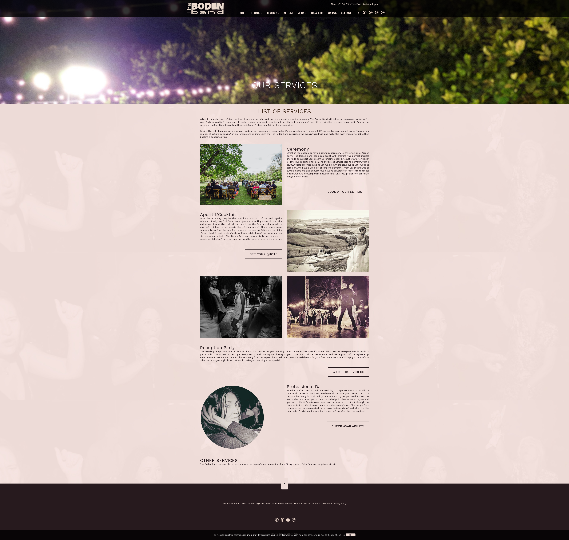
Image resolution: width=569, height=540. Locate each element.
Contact (346, 13)
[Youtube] (376, 12)
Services (272, 13)
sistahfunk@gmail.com (372, 4)
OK (350, 534)
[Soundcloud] (383, 12)
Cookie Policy (325, 503)
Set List (288, 13)
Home (242, 13)
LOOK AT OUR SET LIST (346, 191)
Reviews (332, 13)
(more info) (252, 534)
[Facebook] (364, 12)
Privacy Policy (340, 503)
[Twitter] (371, 12)
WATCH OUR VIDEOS (348, 372)
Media (301, 13)
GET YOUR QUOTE (264, 254)
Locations (317, 13)
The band (255, 13)
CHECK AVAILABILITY (347, 426)
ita (357, 13)
